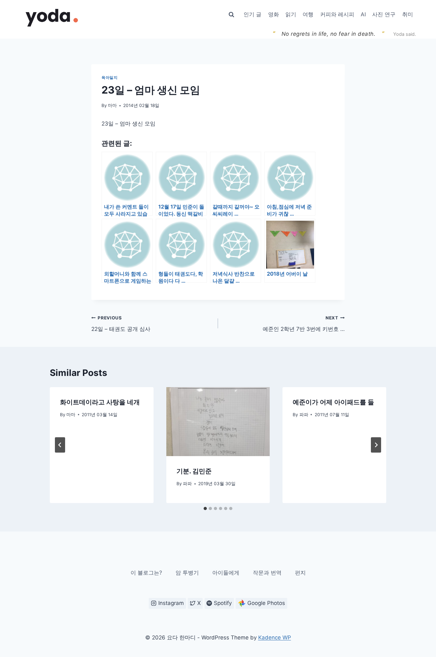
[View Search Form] (231, 14)
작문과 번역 (267, 572)
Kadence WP (274, 637)
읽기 (290, 14)
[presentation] (218, 421)
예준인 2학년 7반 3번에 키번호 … (304, 323)
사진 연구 (383, 14)
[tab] (205, 508)
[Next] (376, 445)
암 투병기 (187, 572)
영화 (273, 14)
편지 (300, 572)
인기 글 (252, 14)
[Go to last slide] (60, 445)
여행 (308, 14)
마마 (112, 105)
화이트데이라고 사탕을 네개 (100, 402)
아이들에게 (225, 572)
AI (363, 14)
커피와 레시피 (337, 14)
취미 (407, 14)
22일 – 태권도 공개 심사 (120, 323)
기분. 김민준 (194, 471)
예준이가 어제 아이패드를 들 (333, 402)
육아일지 (109, 77)
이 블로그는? (146, 572)
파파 (187, 483)
